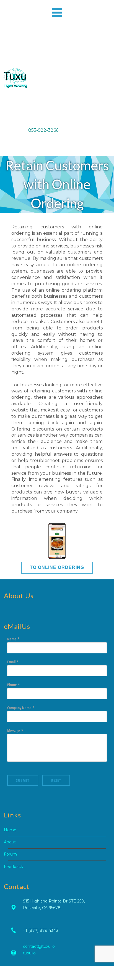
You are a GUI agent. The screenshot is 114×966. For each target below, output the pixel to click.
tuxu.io (29, 953)
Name (11, 639)
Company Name (19, 707)
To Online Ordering (57, 567)
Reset (56, 780)
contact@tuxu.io (39, 946)
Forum (10, 854)
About (10, 842)
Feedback (13, 866)
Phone (12, 684)
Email (11, 661)
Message (13, 730)
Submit (22, 780)
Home (10, 829)
